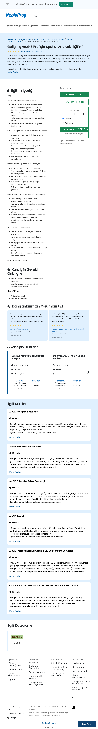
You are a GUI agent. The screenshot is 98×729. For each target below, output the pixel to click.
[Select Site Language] (7, 4)
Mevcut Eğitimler (30, 25)
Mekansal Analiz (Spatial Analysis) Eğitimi (49, 39)
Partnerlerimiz (80, 671)
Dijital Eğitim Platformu (57, 674)
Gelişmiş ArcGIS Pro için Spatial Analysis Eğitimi (41, 41)
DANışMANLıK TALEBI (74, 102)
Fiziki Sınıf (69, 123)
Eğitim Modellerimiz (14, 674)
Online (68, 118)
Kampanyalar (14, 669)
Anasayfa (12, 39)
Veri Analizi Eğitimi (24, 39)
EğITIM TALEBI (74, 94)
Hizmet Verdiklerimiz (79, 676)
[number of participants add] (84, 114)
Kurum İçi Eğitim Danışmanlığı (59, 668)
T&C (74, 697)
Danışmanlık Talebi (36, 677)
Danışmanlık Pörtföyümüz (36, 683)
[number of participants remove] (64, 114)
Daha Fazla (12, 72)
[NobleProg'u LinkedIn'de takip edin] (73, 707)
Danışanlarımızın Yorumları (81, 682)
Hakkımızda (85, 25)
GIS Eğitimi (70, 39)
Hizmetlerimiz (70, 25)
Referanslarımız (38, 672)
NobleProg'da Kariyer (79, 688)
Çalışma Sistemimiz (35, 667)
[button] (87, 372)
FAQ (74, 693)
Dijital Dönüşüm (59, 663)
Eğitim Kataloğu (13, 25)
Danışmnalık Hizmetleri (50, 25)
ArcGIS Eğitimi (16, 41)
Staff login (49, 728)
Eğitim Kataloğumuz (14, 664)
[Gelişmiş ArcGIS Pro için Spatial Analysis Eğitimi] (18, 15)
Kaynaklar (13, 679)
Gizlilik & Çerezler (49, 723)
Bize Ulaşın (87, 724)
